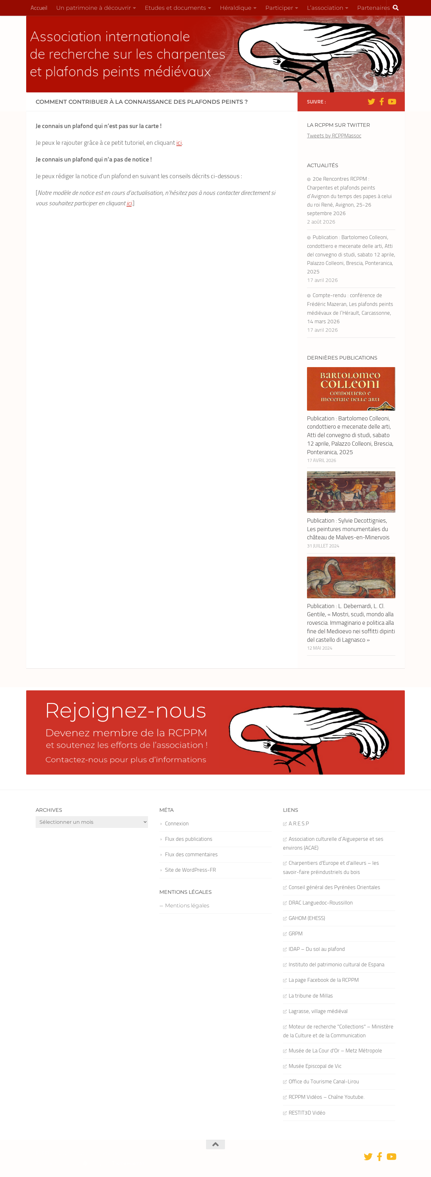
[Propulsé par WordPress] (85, 1163)
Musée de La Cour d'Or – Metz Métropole (335, 1050)
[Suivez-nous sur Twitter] (371, 101)
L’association (325, 7)
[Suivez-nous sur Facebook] (381, 101)
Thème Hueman (128, 1163)
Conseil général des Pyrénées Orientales (334, 887)
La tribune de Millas (311, 996)
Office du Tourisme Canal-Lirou (324, 1081)
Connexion (177, 823)
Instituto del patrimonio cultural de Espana (336, 964)
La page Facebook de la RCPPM (324, 980)
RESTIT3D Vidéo (307, 1113)
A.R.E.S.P (299, 823)
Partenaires (373, 7)
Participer (279, 7)
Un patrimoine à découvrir (93, 7)
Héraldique (235, 7)
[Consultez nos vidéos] (391, 101)
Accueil (39, 7)
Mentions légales (187, 905)
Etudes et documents (175, 7)
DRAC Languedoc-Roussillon (321, 902)
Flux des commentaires (191, 854)
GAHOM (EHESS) (307, 918)
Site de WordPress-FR (190, 870)
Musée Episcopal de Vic (315, 1066)
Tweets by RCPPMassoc (334, 135)
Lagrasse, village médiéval (318, 1011)
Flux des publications (188, 839)
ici (179, 142)
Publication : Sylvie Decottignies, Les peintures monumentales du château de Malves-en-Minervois (348, 529)
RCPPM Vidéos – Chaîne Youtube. (327, 1097)
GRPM (296, 933)
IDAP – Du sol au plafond (317, 949)
